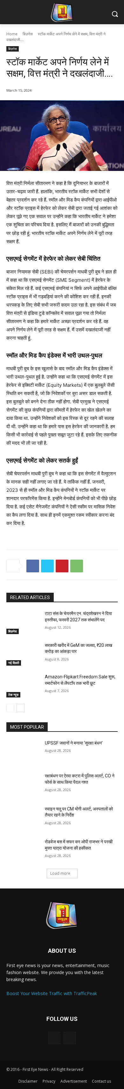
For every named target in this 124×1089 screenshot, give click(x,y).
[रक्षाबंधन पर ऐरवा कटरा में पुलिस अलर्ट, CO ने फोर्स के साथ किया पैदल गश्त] (23, 784)
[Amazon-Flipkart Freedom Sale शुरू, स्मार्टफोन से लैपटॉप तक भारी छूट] (23, 685)
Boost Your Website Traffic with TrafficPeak (51, 993)
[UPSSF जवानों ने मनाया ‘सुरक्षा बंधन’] (23, 752)
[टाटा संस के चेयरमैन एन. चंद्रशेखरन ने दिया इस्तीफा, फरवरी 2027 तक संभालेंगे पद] (23, 622)
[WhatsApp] (76, 566)
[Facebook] (32, 566)
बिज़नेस (28, 34)
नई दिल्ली (13, 663)
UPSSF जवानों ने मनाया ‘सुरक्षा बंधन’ (74, 743)
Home (11, 34)
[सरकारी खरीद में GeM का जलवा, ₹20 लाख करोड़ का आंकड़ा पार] (23, 654)
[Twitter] (47, 566)
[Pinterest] (62, 566)
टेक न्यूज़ (13, 694)
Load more (60, 873)
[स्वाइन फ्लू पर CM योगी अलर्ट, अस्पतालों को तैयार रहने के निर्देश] (23, 818)
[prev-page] (10, 708)
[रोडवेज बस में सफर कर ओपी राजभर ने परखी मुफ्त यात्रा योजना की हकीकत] (23, 850)
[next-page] (20, 708)
